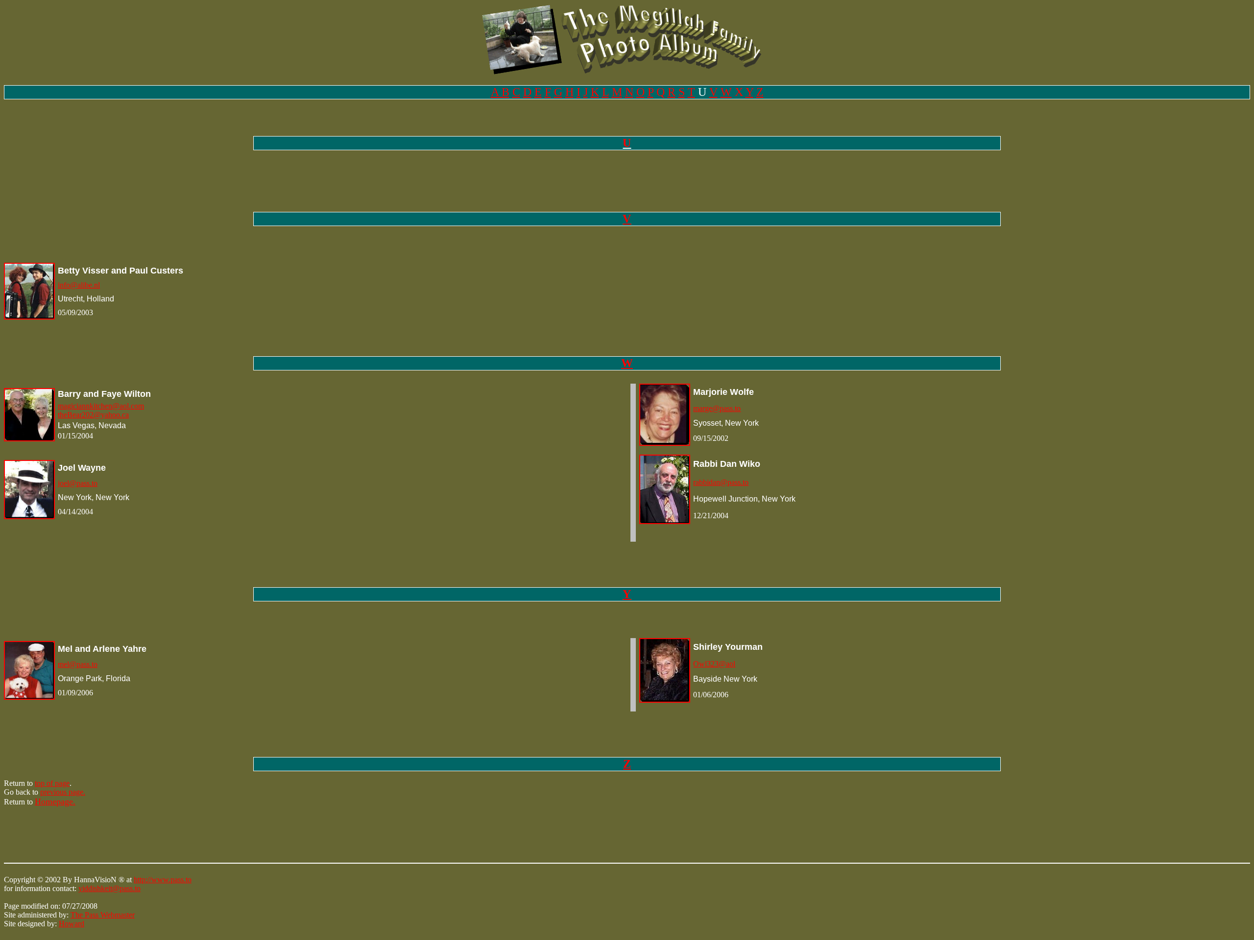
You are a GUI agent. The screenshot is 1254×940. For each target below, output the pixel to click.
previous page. (62, 792)
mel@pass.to (77, 664)
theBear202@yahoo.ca (93, 415)
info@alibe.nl (79, 285)
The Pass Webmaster (103, 915)
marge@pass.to (717, 408)
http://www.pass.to (163, 879)
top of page (52, 783)
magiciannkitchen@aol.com (101, 406)
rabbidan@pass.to (720, 482)
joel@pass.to (77, 483)
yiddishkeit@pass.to (109, 888)
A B (500, 92)
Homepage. (55, 801)
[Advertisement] (182, 837)
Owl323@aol (714, 664)
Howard (71, 923)
